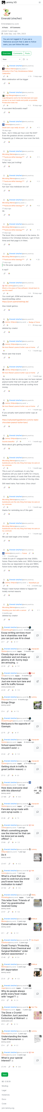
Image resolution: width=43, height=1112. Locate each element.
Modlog (5, 1086)
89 (4, 842)
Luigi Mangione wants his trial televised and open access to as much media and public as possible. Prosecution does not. (20, 100)
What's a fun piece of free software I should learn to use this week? (20, 289)
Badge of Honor (34, 322)
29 (4, 818)
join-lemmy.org (8, 1108)
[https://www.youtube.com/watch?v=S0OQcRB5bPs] (38, 681)
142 (4, 888)
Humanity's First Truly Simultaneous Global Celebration (17, 72)
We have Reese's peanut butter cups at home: (18, 347)
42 (4, 690)
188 (4, 797)
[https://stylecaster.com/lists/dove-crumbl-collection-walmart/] (38, 1015)
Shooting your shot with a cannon (14, 610)
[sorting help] (24, 59)
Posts (27, 53)
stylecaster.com (7, 1021)
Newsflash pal (34, 583)
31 (4, 979)
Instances (6, 1095)
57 (4, 912)
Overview (7, 53)
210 (4, 1067)
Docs (4, 1099)
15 (4, 733)
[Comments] (38, 635)
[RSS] (27, 59)
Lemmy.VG (11, 2)
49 (4, 957)
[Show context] (4, 76)
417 (4, 864)
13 (4, 775)
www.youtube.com (8, 687)
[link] (7, 76)
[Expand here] (38, 705)
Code (4, 1103)
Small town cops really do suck (13, 127)
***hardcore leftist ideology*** (13, 157)
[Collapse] (4, 65)
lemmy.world (5, 705)
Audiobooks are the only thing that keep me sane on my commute (21, 464)
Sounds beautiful (8, 441)
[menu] (39, 2)
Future (24, 553)
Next (5, 1074)
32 (4, 666)
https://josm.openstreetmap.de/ (15, 301)
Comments (17, 53)
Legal (4, 1090)
